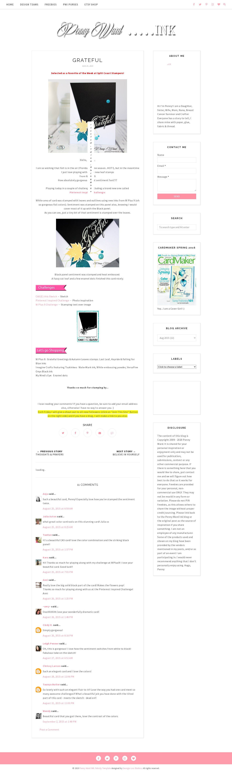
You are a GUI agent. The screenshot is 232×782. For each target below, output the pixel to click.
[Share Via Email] (100, 432)
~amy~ (47, 606)
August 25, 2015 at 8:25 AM (58, 527)
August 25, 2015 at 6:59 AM (58, 508)
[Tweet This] (63, 432)
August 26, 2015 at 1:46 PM (58, 617)
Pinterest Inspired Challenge (52, 300)
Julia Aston (50, 516)
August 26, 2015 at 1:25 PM (58, 598)
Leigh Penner (51, 643)
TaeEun (47, 534)
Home (10, 4)
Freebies (51, 4)
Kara (45, 557)
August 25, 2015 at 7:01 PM (58, 572)
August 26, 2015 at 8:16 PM (58, 635)
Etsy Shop (91, 4)
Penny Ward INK (87, 768)
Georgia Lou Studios (132, 768)
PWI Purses (70, 4)
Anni (45, 579)
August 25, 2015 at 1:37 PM (58, 549)
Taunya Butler (51, 684)
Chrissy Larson (52, 665)
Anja (45, 493)
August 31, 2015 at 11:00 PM (58, 703)
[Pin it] (87, 432)
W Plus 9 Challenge (47, 304)
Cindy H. (48, 625)
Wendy (47, 711)
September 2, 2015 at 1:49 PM (59, 721)
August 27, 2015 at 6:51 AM (58, 658)
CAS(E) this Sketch (46, 296)
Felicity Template (103, 768)
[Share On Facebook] (75, 432)
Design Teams (29, 4)
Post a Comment (49, 729)
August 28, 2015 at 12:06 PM (58, 676)
